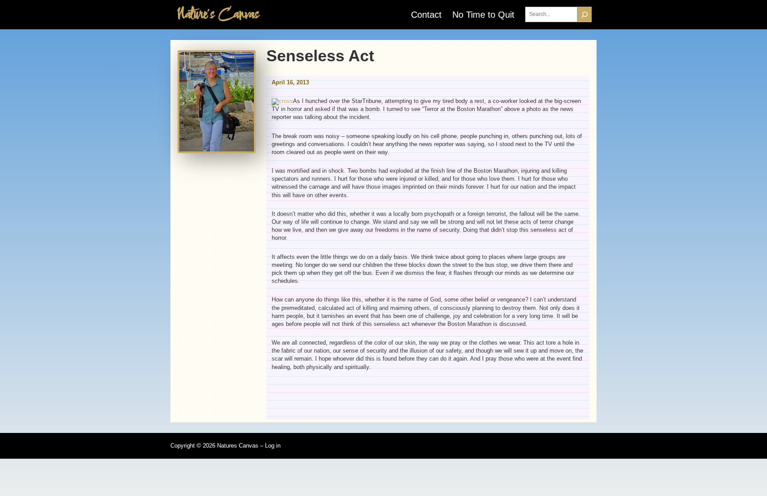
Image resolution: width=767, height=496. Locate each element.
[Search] (584, 14)
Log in (273, 445)
